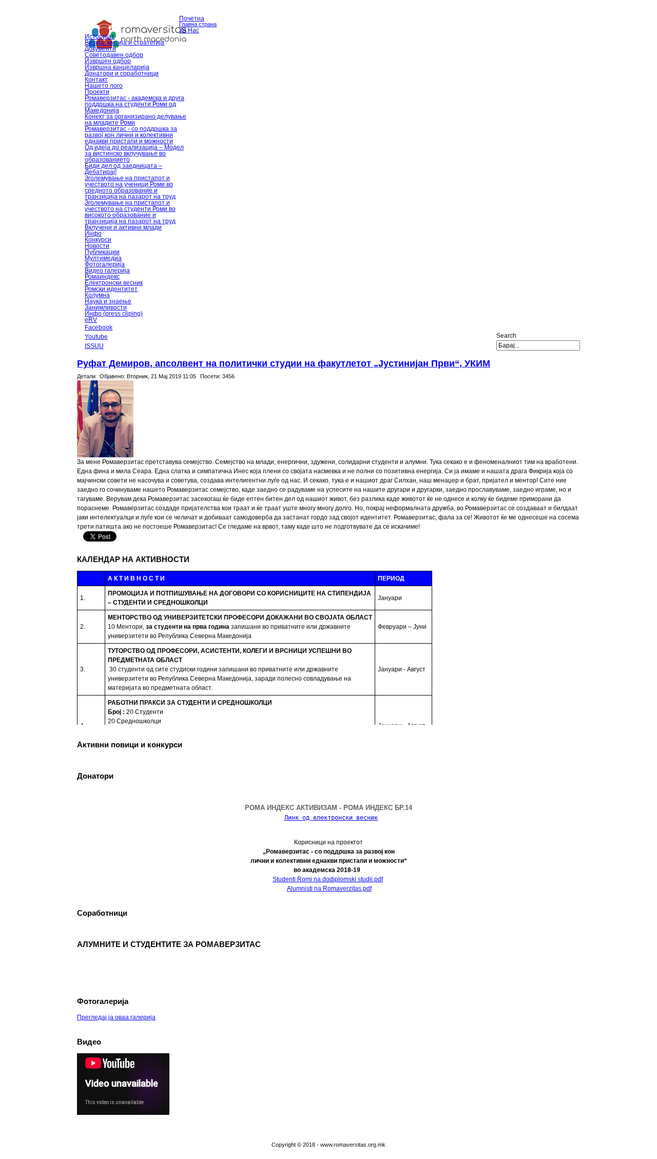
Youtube (96, 336)
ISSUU (94, 346)
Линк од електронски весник (331, 817)
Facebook (98, 327)
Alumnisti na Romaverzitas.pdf (329, 888)
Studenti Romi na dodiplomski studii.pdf (328, 879)
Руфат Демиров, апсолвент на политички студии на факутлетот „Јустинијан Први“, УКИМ (283, 363)
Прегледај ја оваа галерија (116, 1017)
